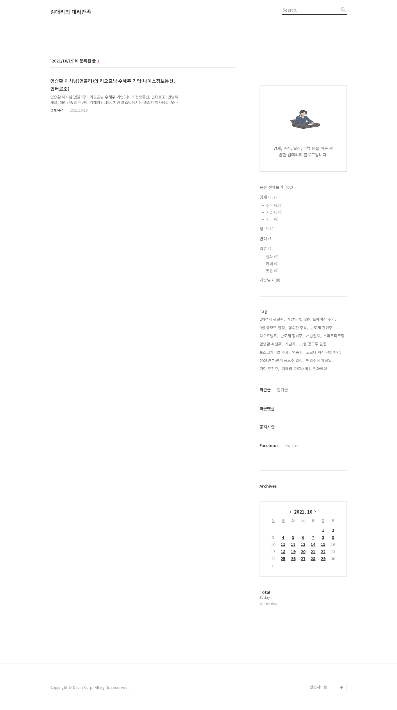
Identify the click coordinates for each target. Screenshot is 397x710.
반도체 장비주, (292, 335)
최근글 (265, 389)
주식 (274, 205)
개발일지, (313, 335)
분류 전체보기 (276, 187)
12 (293, 544)
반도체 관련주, (322, 327)
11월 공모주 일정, (313, 344)
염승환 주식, (298, 327)
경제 (268, 197)
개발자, (291, 344)
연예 (266, 238)
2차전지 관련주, (272, 319)
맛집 (272, 270)
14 (313, 544)
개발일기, (294, 319)
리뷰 (266, 248)
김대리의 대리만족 (70, 12)
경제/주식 (57, 109)
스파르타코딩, (334, 335)
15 (323, 544)
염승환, (298, 352)
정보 (267, 229)
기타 (272, 219)
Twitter (292, 445)
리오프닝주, (269, 335)
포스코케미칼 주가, (275, 352)
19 (293, 551)
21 (313, 551)
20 (303, 551)
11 (283, 544)
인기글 (282, 389)
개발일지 (270, 280)
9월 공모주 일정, (273, 327)
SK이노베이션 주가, (320, 319)
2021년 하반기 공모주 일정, (282, 360)
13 (303, 544)
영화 (272, 256)
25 (283, 558)
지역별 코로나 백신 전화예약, (305, 368)
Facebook (269, 445)
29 (323, 558)
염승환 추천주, (271, 344)
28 (313, 558)
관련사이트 (318, 687)
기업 (274, 212)
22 (323, 551)
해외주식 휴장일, (319, 360)
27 (303, 558)
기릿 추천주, (269, 368)
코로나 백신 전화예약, (323, 352)
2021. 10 (303, 512)
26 (293, 558)
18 (283, 551)
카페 (272, 263)
